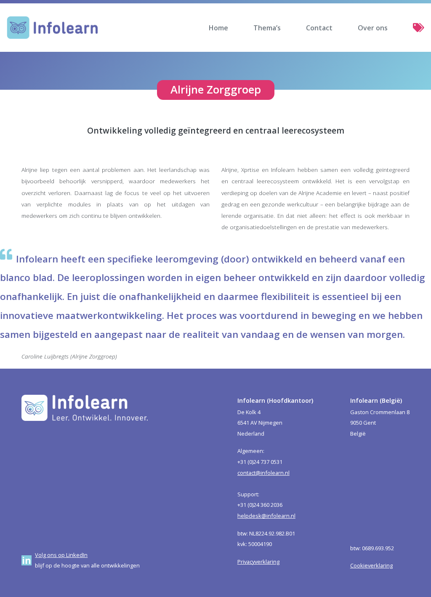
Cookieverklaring (371, 565)
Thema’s (267, 27)
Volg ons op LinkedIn (61, 555)
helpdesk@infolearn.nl (266, 515)
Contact (319, 27)
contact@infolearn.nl (263, 473)
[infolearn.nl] (52, 27)
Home (218, 27)
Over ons (373, 27)
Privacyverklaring (258, 561)
